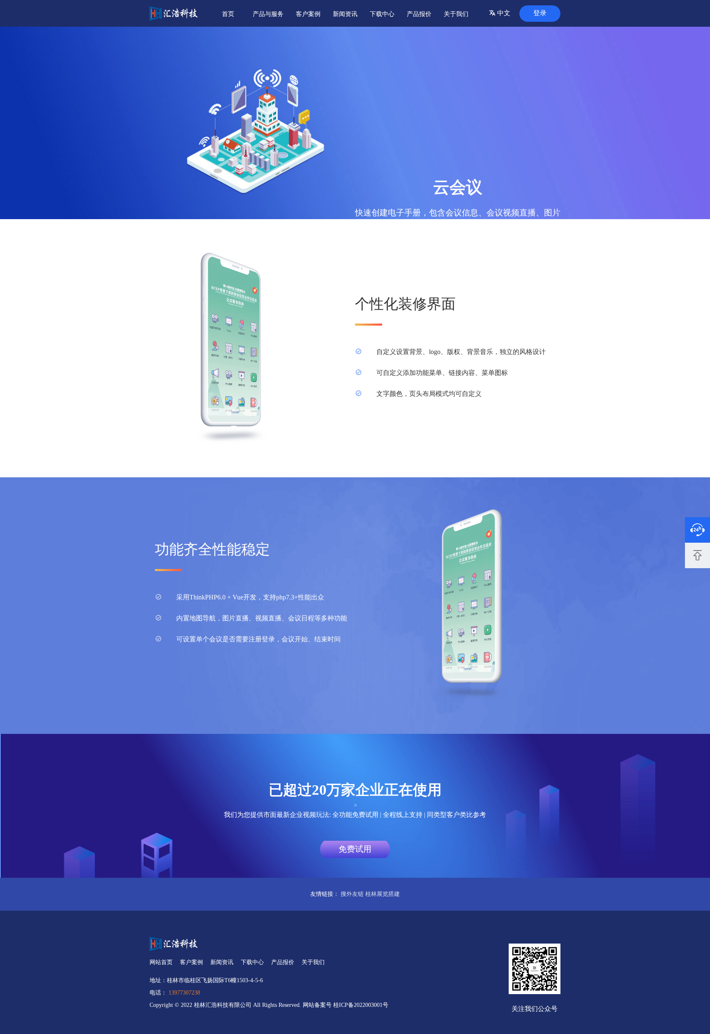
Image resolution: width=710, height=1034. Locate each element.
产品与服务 (268, 14)
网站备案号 (318, 1005)
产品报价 (419, 14)
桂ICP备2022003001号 (360, 1005)
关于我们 (456, 14)
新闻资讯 (345, 14)
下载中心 (382, 14)
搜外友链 (352, 894)
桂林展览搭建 (382, 894)
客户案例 (308, 14)
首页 (228, 14)
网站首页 (161, 962)
